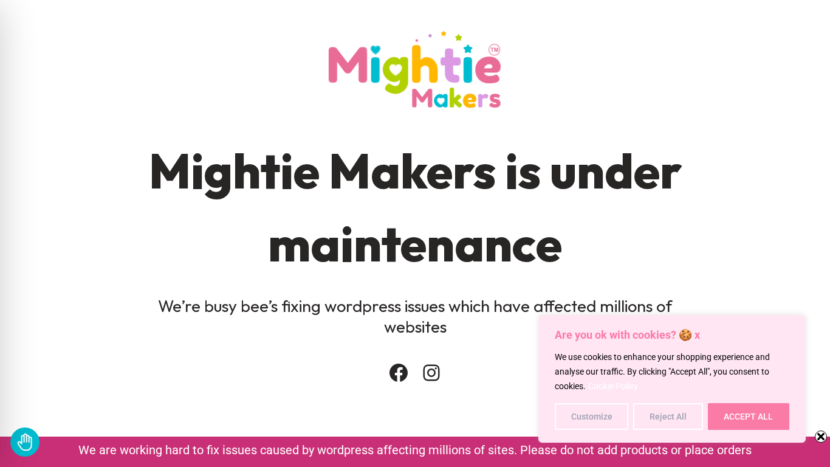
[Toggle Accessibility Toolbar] (25, 442)
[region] (672, 379)
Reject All (668, 416)
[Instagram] (431, 373)
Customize (591, 416)
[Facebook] (399, 373)
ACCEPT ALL (748, 416)
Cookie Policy (613, 386)
